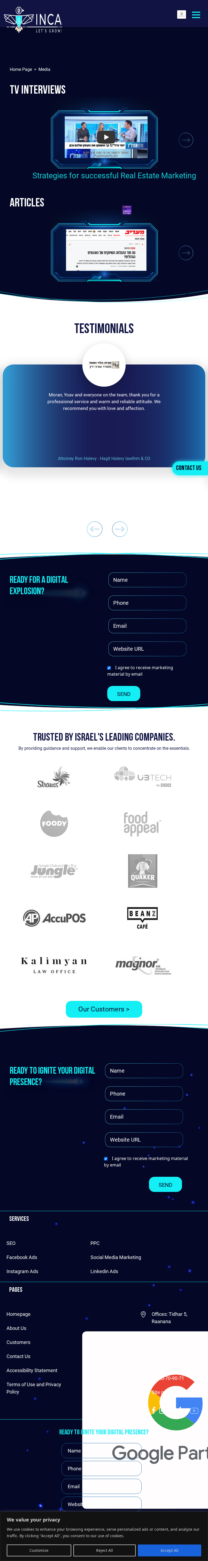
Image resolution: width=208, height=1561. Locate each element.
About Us (16, 1328)
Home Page (21, 69)
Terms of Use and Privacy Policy (33, 1388)
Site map (161, 1392)
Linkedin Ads (104, 1271)
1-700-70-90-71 (168, 1378)
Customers (18, 1342)
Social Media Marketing (115, 1257)
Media (44, 69)
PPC (95, 1243)
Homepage (18, 1314)
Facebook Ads (21, 1257)
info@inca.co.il (167, 1364)
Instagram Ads (22, 1271)
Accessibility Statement (31, 1370)
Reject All (104, 1550)
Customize (39, 1550)
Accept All (169, 1550)
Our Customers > (104, 1009)
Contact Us (189, 468)
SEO (10, 1243)
